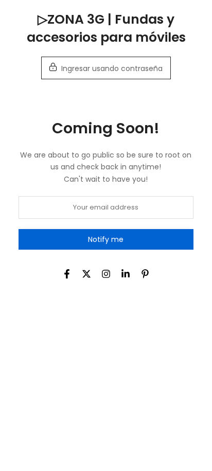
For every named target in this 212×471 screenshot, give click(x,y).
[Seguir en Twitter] (86, 274)
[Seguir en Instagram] (106, 274)
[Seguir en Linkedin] (125, 274)
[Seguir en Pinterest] (145, 274)
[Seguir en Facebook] (67, 274)
